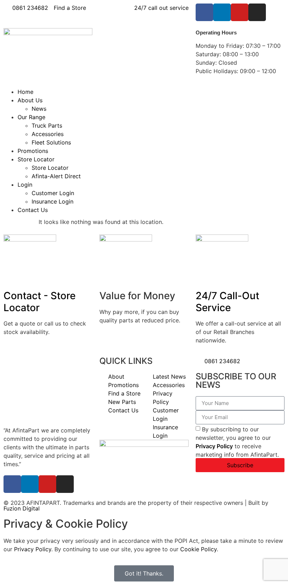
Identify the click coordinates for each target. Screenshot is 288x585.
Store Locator (36, 159)
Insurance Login (52, 201)
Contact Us (33, 209)
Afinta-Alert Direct (56, 176)
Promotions (33, 150)
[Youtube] (239, 12)
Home (25, 91)
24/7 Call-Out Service (227, 302)
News (39, 108)
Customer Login (53, 193)
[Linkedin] (222, 12)
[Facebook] (204, 12)
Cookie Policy (198, 549)
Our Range (31, 117)
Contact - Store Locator (40, 302)
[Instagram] (257, 12)
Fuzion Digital (22, 508)
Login (25, 184)
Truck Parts (47, 125)
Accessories (48, 133)
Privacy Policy (214, 445)
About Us (30, 100)
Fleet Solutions (51, 142)
